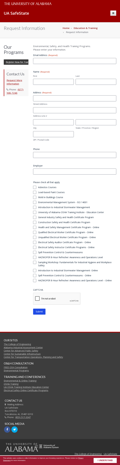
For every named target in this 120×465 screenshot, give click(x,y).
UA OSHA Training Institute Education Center (26, 387)
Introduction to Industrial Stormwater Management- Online (68, 270)
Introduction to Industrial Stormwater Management (64, 207)
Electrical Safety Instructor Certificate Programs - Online (66, 247)
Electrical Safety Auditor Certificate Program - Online (64, 242)
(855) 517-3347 (23, 417)
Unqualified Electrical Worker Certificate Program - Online (67, 237)
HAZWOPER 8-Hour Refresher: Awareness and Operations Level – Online (75, 280)
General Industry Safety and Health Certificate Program (66, 217)
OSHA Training (11, 383)
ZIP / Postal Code (41, 139)
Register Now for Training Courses (17, 62)
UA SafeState (110, 453)
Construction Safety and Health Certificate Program (64, 222)
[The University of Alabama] (21, 447)
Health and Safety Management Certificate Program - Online (68, 227)
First (35, 76)
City (35, 127)
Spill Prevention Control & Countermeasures (60, 252)
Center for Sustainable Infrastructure (22, 353)
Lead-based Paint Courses (51, 192)
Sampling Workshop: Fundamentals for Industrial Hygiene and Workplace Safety (75, 264)
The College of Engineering (17, 344)
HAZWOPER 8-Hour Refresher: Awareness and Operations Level (70, 257)
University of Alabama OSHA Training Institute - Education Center (71, 212)
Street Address (40, 104)
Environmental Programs (16, 370)
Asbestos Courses (47, 187)
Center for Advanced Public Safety (21, 350)
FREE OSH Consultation (16, 367)
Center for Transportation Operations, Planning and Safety (33, 357)
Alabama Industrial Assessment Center (23, 347)
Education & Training (86, 28)
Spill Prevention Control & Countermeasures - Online (64, 275)
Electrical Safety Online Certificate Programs (26, 390)
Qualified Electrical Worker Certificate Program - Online (65, 232)
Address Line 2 (40, 115)
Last (78, 76)
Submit (39, 311)
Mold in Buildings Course (50, 197)
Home (66, 28)
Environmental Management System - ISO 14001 (63, 202)
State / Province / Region (87, 127)
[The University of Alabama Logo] (28, 4)
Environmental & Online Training (20, 380)
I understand (105, 460)
